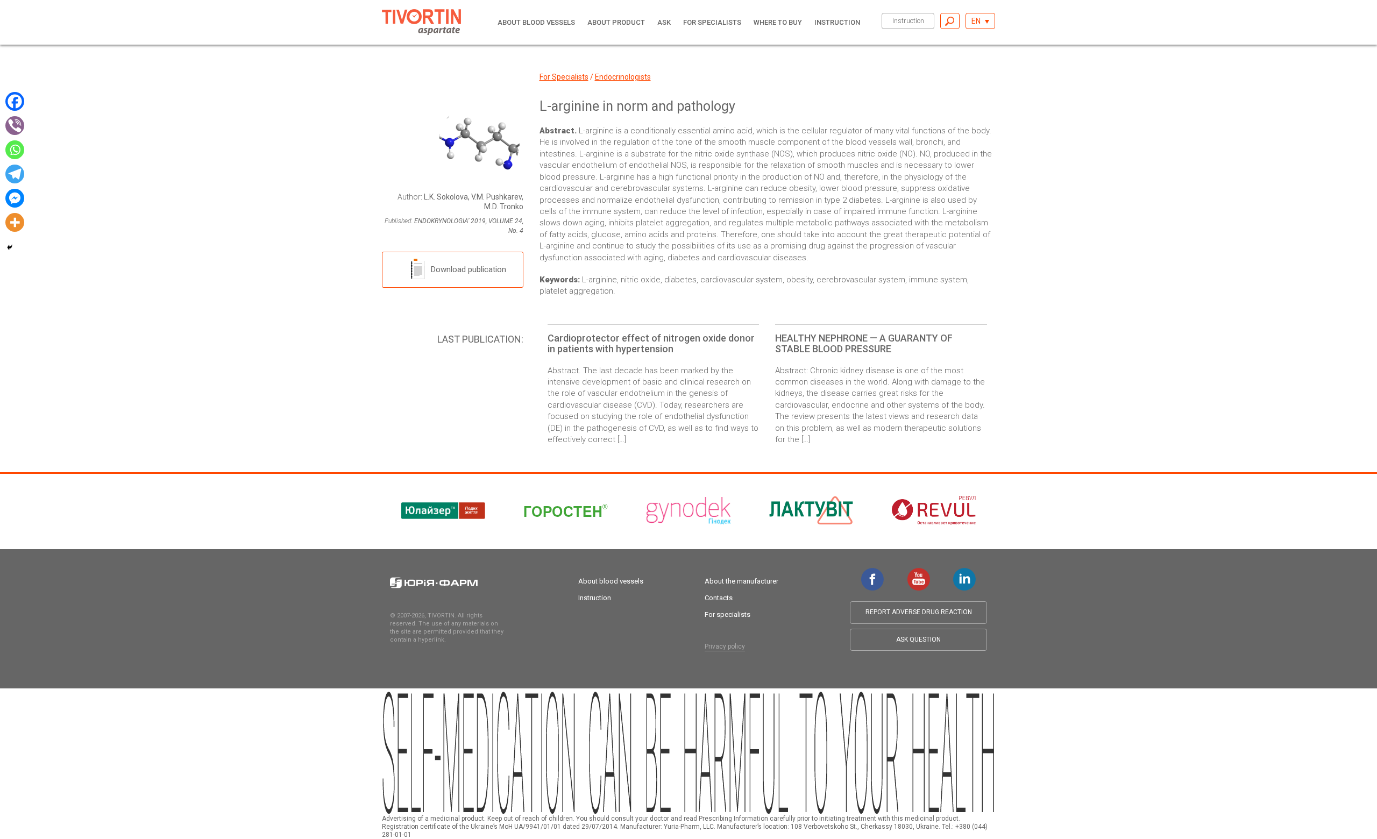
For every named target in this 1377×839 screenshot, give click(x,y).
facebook (872, 573)
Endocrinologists (623, 77)
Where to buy (778, 22)
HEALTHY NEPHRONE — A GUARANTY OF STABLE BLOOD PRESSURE (864, 343)
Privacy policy (725, 646)
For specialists (712, 22)
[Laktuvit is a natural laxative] (811, 510)
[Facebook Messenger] (14, 198)
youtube (918, 573)
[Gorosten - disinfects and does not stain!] (566, 510)
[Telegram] (14, 174)
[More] (14, 222)
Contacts (719, 598)
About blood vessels (536, 22)
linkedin (964, 573)
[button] (980, 21)
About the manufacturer (741, 581)
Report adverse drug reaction (918, 612)
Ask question (918, 639)
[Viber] (14, 125)
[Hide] (9, 247)
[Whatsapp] (14, 149)
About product (616, 22)
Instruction (908, 21)
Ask (664, 22)
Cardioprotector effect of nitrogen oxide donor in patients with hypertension (651, 343)
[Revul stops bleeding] (934, 510)
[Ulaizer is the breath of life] (443, 510)
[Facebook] (14, 101)
